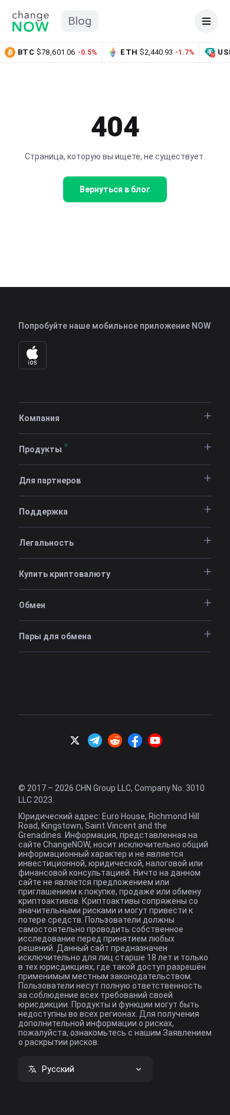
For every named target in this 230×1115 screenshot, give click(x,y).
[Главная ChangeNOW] (31, 21)
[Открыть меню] (206, 21)
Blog (79, 21)
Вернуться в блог (115, 189)
